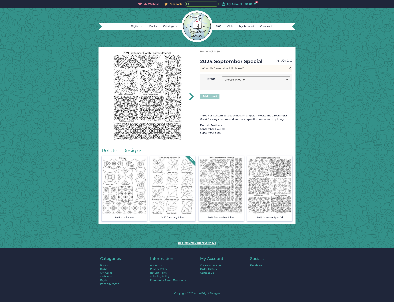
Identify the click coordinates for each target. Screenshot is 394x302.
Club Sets (216, 51)
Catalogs (168, 26)
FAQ (218, 26)
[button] (189, 96)
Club (230, 26)
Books (153, 26)
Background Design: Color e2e (197, 242)
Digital (135, 26)
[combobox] (202, 4)
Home (204, 51)
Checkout (266, 26)
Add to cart (210, 96)
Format (211, 79)
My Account (246, 26)
